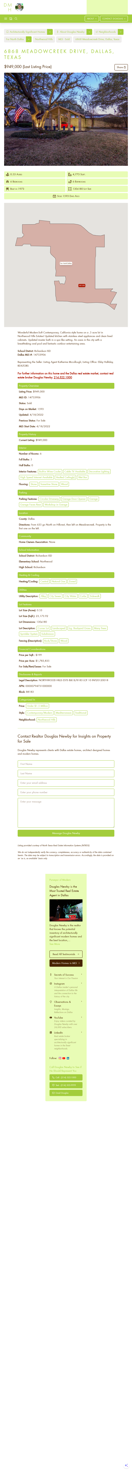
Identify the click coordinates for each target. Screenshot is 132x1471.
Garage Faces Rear (30, 504)
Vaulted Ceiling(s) (65, 477)
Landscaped (58, 628)
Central (44, 581)
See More (55, 943)
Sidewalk (95, 596)
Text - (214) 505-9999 (66, 1085)
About (90, 18)
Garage (93, 498)
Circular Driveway (49, 498)
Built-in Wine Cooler (50, 471)
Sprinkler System (29, 633)
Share (120, 67)
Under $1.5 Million (37, 705)
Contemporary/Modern (39, 712)
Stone (34, 484)
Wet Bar (82, 477)
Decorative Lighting (99, 471)
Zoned (72, 581)
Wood (64, 484)
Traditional (80, 712)
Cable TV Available (74, 471)
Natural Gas (58, 581)
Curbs (83, 596)
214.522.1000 (63, 377)
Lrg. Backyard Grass (79, 628)
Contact (112, 18)
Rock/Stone (50, 640)
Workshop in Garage (56, 504)
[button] (66, 263)
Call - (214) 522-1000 (66, 1077)
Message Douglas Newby (66, 833)
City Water (70, 596)
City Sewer (55, 596)
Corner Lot (43, 628)
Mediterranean (64, 712)
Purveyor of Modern (60, 879)
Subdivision (47, 633)
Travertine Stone (48, 484)
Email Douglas (62, 1092)
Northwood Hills (46, 719)
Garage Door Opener (74, 498)
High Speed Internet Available (36, 477)
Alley (43, 596)
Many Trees (100, 628)
